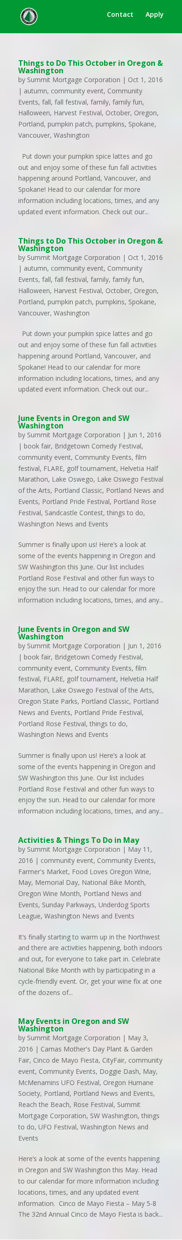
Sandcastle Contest (74, 512)
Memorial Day (56, 882)
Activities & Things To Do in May (78, 840)
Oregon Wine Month (49, 893)
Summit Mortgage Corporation (73, 79)
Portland (31, 123)
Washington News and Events (63, 523)
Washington (72, 135)
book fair (37, 445)
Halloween (34, 112)
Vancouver (34, 135)
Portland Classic (78, 490)
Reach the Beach (44, 1104)
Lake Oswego (72, 479)
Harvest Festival (78, 112)
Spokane (141, 123)
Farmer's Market (43, 871)
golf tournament (91, 468)
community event (77, 90)
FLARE (53, 468)
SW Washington (114, 1115)
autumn (35, 90)
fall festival (71, 102)
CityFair (113, 1060)
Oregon (145, 112)
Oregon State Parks (47, 701)
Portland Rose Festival (52, 723)
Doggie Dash (119, 1071)
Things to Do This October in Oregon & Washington (90, 67)
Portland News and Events (113, 1093)
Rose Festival (93, 1104)
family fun (127, 102)
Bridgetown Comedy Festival (98, 445)
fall (46, 102)
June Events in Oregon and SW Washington (73, 422)
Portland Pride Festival (76, 501)
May (24, 882)
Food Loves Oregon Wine (110, 871)
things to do (125, 512)
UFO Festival (57, 1126)
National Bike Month (113, 882)
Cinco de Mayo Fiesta (65, 1060)
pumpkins (110, 123)
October (117, 112)
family (100, 102)
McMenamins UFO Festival (58, 1082)
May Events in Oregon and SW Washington (73, 1025)
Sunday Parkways (68, 904)
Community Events (103, 457)
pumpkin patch (70, 123)
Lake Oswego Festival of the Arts (102, 690)
